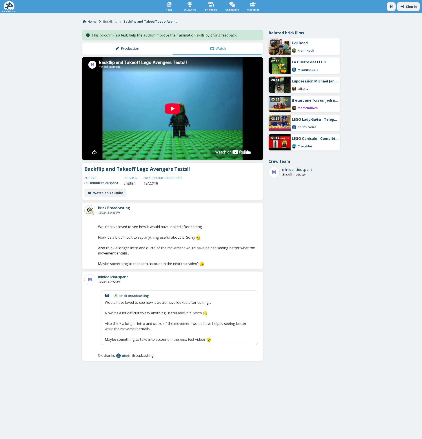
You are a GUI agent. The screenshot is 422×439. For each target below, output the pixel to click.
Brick (126, 356)
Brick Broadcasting (114, 207)
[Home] (9, 6)
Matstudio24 (307, 108)
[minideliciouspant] (86, 183)
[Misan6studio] (294, 70)
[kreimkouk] (294, 50)
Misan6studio (308, 70)
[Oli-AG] (294, 89)
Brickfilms (110, 21)
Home (91, 21)
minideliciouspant (104, 183)
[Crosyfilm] (294, 146)
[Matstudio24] (294, 108)
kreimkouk (306, 50)
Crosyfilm (305, 146)
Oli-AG (303, 89)
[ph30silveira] (294, 127)
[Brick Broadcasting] (89, 210)
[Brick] (118, 355)
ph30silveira (307, 127)
